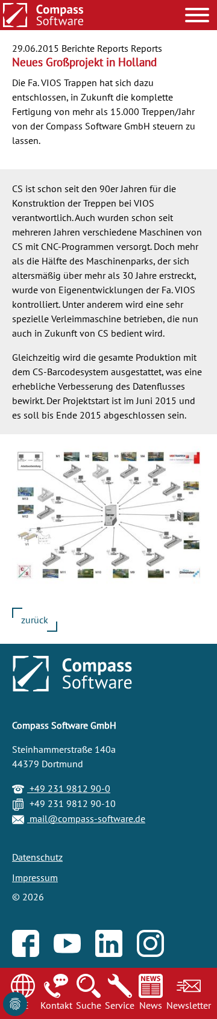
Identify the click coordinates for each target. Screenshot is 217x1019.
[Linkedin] (114, 950)
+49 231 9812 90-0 (68, 788)
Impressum (35, 877)
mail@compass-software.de (86, 818)
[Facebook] (31, 950)
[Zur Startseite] (43, 16)
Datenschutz (37, 857)
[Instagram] (156, 950)
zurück (34, 620)
